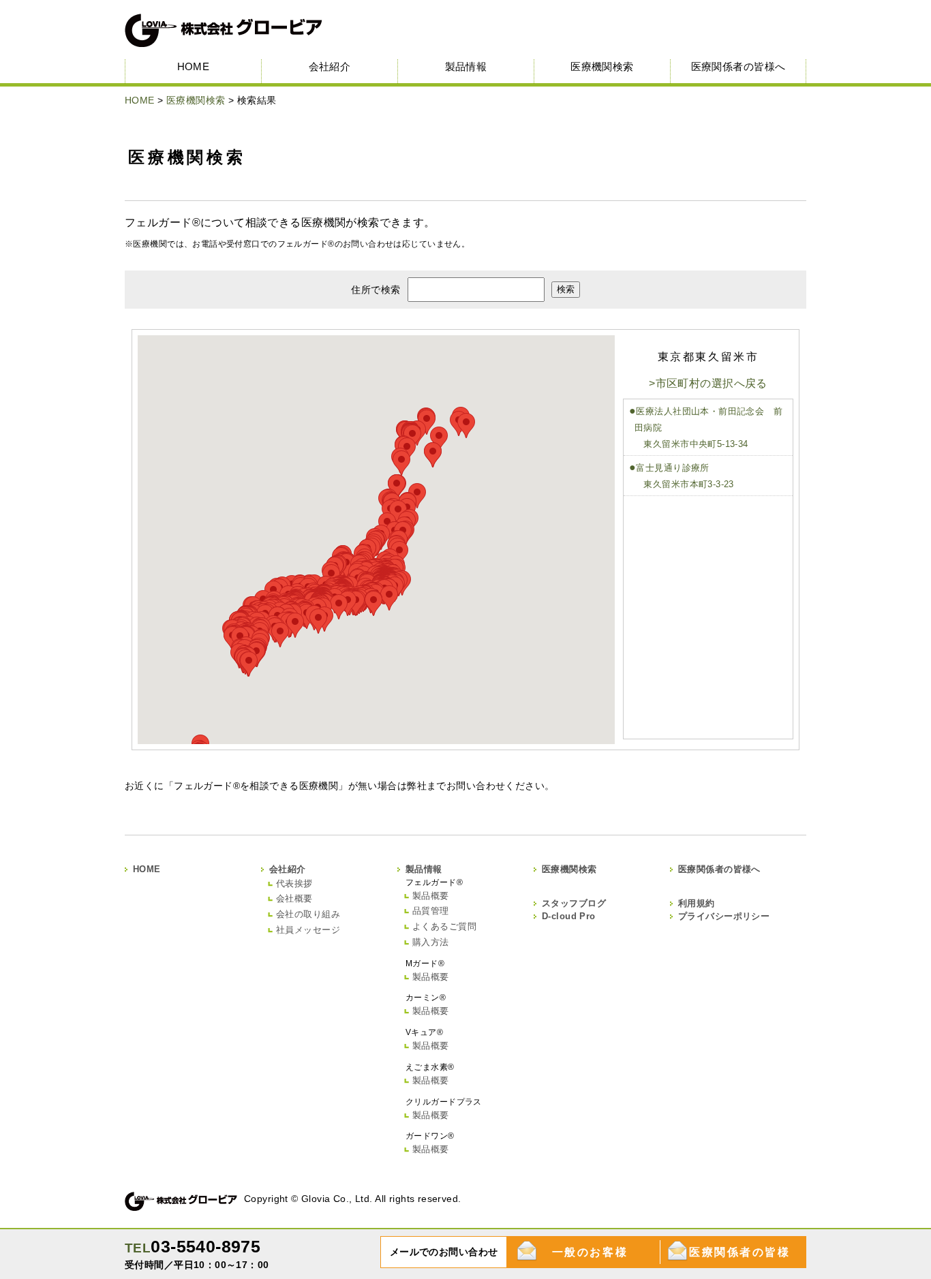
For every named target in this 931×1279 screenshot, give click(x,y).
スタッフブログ (574, 903)
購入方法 (430, 942)
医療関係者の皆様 (739, 1252)
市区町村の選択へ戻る (711, 383)
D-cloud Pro (569, 916)
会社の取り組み (308, 914)
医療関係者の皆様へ (738, 66)
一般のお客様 (590, 1252)
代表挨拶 (294, 883)
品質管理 (430, 911)
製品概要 (430, 896)
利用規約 (696, 903)
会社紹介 (330, 66)
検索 (566, 289)
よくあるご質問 (444, 926)
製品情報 (466, 66)
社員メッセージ (308, 930)
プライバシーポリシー (723, 916)
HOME (193, 66)
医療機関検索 (602, 66)
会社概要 (294, 898)
